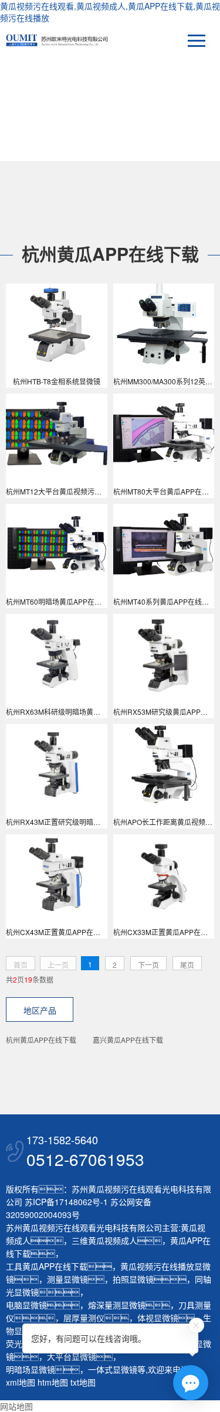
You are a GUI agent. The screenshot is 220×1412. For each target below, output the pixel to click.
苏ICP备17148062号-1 (66, 1202)
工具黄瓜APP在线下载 (46, 1266)
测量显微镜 (67, 1279)
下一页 (148, 965)
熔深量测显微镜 (116, 1305)
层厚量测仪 (83, 1318)
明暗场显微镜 (30, 1369)
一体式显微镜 (112, 1369)
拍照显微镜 (133, 1279)
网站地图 (16, 1406)
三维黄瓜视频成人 (104, 1240)
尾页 (187, 965)
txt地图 (83, 1382)
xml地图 (20, 1382)
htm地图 (53, 1382)
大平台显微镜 (71, 1356)
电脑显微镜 (26, 1305)
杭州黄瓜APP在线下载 (41, 1040)
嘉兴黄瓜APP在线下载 (128, 1040)
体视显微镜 (157, 1318)
